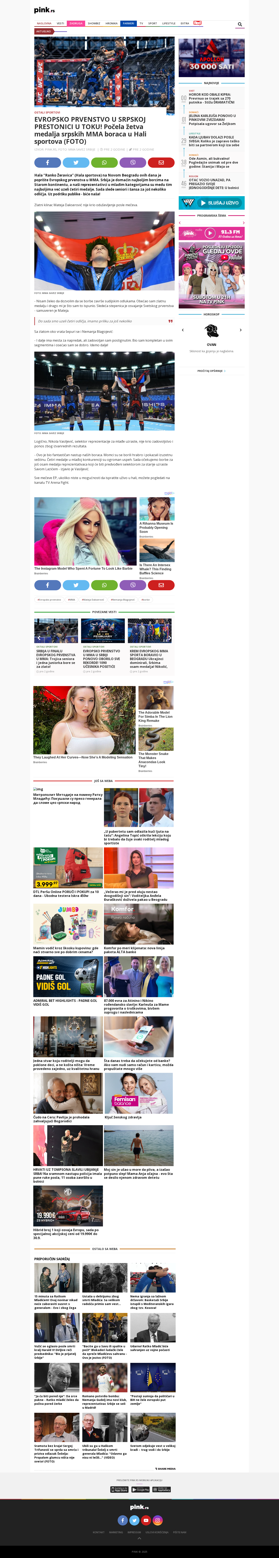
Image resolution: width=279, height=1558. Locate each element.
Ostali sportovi (47, 112)
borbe (146, 599)
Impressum (134, 1532)
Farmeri (128, 23)
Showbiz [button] (94, 23)
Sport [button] (152, 23)
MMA (71, 599)
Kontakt (99, 1532)
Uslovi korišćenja (157, 1532)
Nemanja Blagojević (123, 599)
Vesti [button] (60, 23)
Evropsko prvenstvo (49, 599)
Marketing (116, 1532)
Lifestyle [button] (168, 23)
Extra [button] (185, 23)
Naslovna (44, 23)
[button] (39, 638)
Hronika (112, 23)
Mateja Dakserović (93, 599)
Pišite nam (179, 1532)
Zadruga (76, 23)
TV (141, 23)
